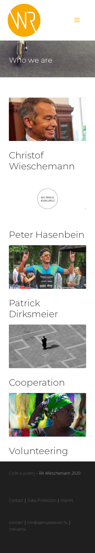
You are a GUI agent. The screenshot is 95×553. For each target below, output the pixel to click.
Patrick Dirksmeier (33, 308)
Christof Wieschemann (42, 161)
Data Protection (41, 500)
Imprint (67, 500)
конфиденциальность (47, 522)
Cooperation (37, 382)
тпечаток (17, 529)
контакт (16, 522)
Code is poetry (22, 473)
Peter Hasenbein (46, 234)
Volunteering (38, 450)
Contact (16, 500)
